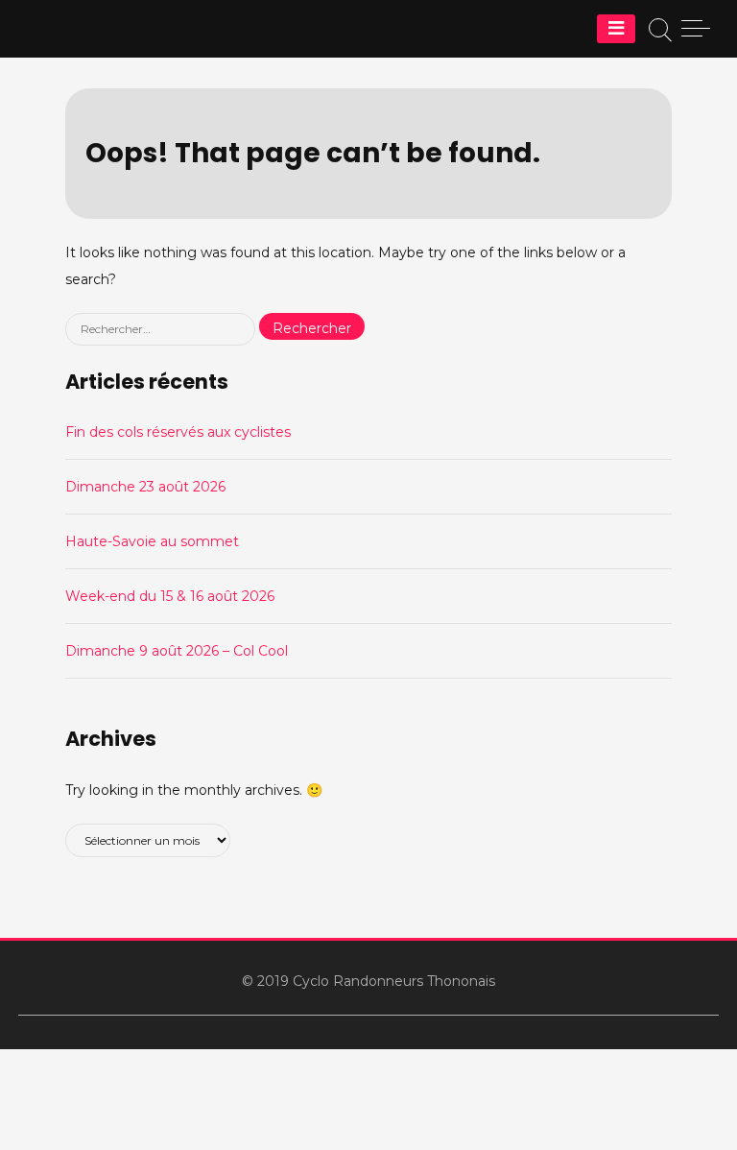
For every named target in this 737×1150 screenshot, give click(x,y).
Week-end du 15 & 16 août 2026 (169, 596)
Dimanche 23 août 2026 (145, 486)
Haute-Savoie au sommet (152, 541)
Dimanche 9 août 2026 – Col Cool (176, 650)
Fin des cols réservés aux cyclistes (178, 432)
